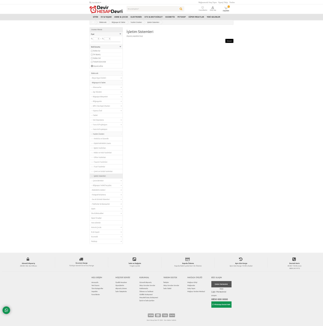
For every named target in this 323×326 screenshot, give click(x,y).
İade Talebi (167, 289)
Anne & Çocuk (121, 17)
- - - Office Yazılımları (98, 157)
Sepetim (226, 8)
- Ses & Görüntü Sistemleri (106, 199)
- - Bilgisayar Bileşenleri (106, 97)
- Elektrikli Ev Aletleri (106, 190)
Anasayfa (94, 282)
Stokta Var (96, 51)
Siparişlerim (119, 285)
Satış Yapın (191, 289)
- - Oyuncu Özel (106, 111)
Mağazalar (191, 285)
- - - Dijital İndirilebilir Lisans (101, 143)
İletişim (166, 282)
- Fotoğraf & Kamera (106, 195)
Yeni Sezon (95, 285)
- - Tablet (94, 115)
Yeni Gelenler (213, 17)
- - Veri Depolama (106, 120)
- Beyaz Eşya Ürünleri (106, 78)
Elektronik (136, 17)
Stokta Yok (97, 58)
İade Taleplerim (121, 292)
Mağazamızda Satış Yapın (207, 2)
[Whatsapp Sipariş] (6, 310)
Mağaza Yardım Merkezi (196, 292)
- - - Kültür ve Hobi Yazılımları (101, 153)
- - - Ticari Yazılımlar (98, 167)
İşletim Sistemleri (153, 22)
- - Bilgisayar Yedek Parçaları (106, 185)
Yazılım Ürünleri (136, 22)
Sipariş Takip (223, 2)
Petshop (182, 17)
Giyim (95, 17)
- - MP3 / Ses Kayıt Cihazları (106, 106)
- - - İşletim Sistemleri (98, 176)
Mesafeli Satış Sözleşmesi (148, 298)
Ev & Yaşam (106, 17)
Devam (229, 41)
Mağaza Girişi (192, 282)
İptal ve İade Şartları (146, 301)
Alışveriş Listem (121, 289)
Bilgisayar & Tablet (118, 22)
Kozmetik (170, 17)
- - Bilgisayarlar (106, 101)
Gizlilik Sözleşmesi (146, 295)
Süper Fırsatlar (196, 17)
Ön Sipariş (96, 54)
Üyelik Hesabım (121, 282)
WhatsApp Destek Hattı (222, 304)
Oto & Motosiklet (153, 17)
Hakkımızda (143, 289)
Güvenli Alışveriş (145, 282)
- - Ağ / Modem (106, 92)
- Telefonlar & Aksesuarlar (106, 204)
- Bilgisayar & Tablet (106, 83)
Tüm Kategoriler (97, 289)
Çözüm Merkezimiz (221, 284)
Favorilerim (95, 295)
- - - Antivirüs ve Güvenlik (100, 139)
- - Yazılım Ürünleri (106, 134)
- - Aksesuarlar (106, 87)
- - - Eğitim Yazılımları (98, 148)
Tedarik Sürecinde (99, 62)
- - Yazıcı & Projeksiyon (106, 125)
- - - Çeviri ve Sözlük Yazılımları (102, 171)
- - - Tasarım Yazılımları (99, 162)
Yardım (232, 2)
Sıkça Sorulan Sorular (147, 285)
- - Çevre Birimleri (106, 181)
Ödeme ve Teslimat (146, 292)
